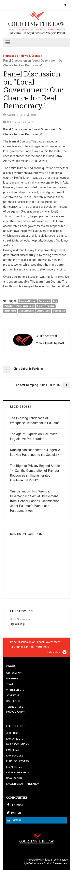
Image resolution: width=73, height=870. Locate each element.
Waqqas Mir (59, 311)
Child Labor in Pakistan (28, 368)
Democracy (44, 301)
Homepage (10, 55)
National (11, 122)
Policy (40, 306)
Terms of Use (14, 706)
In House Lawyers (17, 761)
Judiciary (12, 733)
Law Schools (14, 755)
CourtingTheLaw (27, 301)
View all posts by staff (50, 343)
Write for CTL (15, 689)
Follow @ (19, 623)
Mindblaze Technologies (54, 859)
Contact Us (13, 701)
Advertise (12, 695)
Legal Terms (14, 767)
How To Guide (14, 778)
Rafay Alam (10, 311)
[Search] (65, 5)
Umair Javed (43, 311)
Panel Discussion (25, 306)
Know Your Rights (17, 772)
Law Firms (12, 750)
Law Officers (14, 738)
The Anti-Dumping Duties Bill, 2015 (37, 385)
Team (9, 684)
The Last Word (26, 311)
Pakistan (8, 306)
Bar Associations (17, 744)
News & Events (30, 55)
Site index (54, 652)
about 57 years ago (20, 619)
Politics (50, 306)
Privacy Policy (15, 712)
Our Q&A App (14, 673)
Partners (12, 678)
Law (55, 301)
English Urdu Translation (22, 783)
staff (33, 115)
